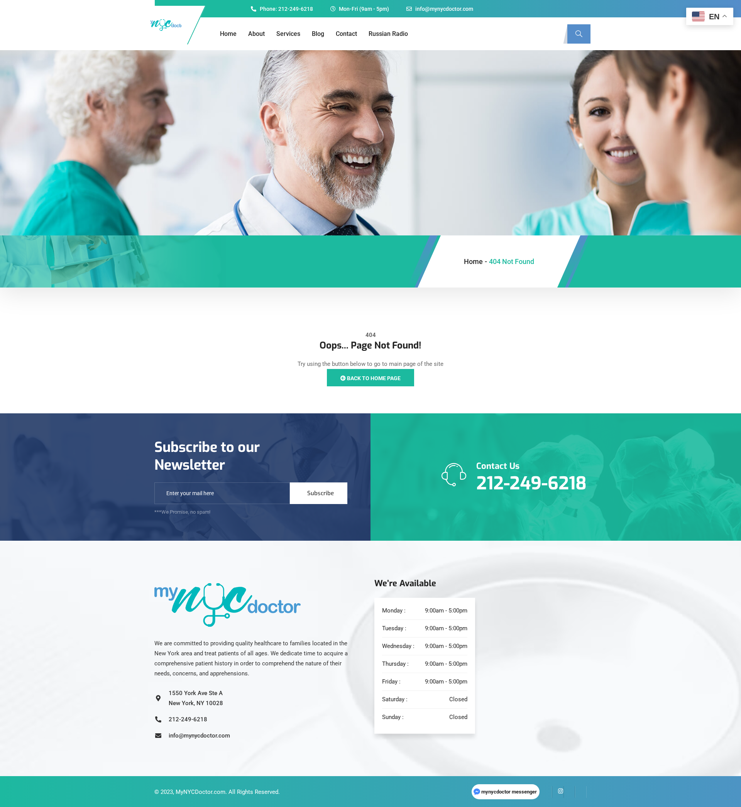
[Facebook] (546, 792)
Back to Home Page (373, 378)
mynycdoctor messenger (509, 792)
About (256, 33)
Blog (318, 33)
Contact (346, 33)
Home (228, 33)
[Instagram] (557, 792)
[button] (578, 34)
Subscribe (320, 493)
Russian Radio (388, 33)
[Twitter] (569, 792)
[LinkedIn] (581, 792)
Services (288, 33)
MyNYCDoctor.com (200, 791)
